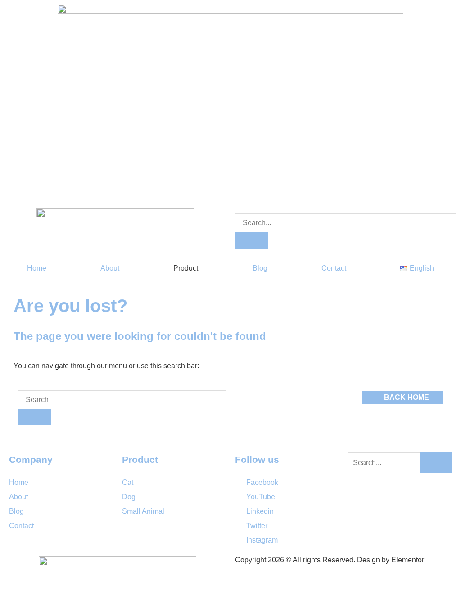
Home (36, 268)
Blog (260, 268)
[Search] (251, 240)
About (109, 268)
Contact (333, 268)
